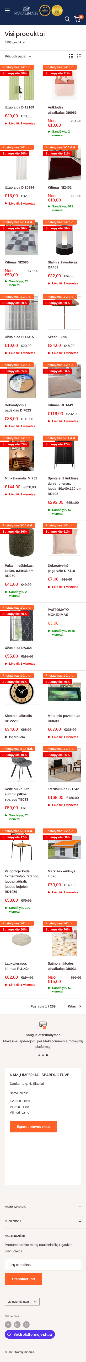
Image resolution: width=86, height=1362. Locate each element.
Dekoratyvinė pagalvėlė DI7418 (61, 568)
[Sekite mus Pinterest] (26, 1324)
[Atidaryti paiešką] (67, 19)
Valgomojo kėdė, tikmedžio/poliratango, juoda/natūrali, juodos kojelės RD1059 (21, 881)
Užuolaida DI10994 (19, 187)
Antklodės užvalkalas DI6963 (62, 109)
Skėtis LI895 (57, 337)
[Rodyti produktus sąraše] (79, 56)
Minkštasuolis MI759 (21, 478)
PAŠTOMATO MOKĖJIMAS (58, 612)
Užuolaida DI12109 (19, 107)
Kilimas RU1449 (60, 405)
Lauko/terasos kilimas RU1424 (17, 966)
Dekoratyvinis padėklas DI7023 (18, 407)
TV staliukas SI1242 (63, 789)
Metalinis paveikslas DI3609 (64, 718)
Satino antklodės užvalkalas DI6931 (62, 966)
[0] (77, 19)
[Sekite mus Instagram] (17, 1324)
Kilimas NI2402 (60, 187)
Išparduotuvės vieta (33, 1127)
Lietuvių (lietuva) (18, 1301)
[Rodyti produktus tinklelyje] (71, 56)
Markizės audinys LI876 (61, 873)
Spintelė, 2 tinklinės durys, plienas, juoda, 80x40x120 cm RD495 (64, 486)
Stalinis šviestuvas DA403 (63, 264)
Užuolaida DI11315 (19, 337)
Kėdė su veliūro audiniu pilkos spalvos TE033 (17, 794)
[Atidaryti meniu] (7, 10)
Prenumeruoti (23, 1279)
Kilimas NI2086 (17, 262)
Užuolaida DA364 (18, 648)
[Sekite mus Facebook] (8, 1324)
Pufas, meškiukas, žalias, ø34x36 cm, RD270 (19, 571)
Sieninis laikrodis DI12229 (18, 718)
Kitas (72, 1006)
